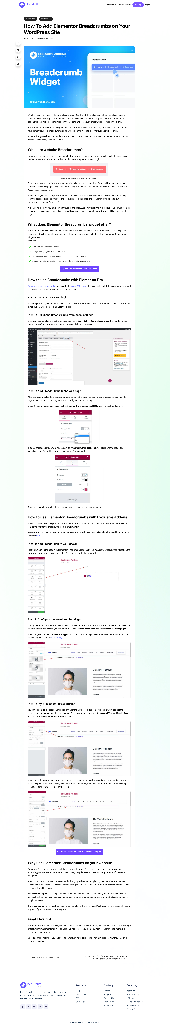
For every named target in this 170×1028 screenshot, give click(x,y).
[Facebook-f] (22, 1006)
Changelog (80, 1002)
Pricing (138, 5)
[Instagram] (40, 1006)
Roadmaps (108, 1005)
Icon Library (56, 637)
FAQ (77, 998)
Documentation (82, 994)
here (38, 535)
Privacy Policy (133, 1009)
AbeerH (29, 38)
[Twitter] (28, 1006)
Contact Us (109, 998)
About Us (131, 991)
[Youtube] (34, 1006)
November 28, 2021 (45, 38)
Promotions (109, 1002)
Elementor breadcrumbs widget (42, 286)
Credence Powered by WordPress (85, 1022)
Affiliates (130, 998)
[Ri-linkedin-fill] (46, 1006)
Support (107, 994)
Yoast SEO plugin (79, 286)
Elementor (30, 19)
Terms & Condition (135, 1002)
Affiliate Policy (133, 994)
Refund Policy (133, 1005)
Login (147, 5)
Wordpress (46, 19)
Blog (78, 991)
